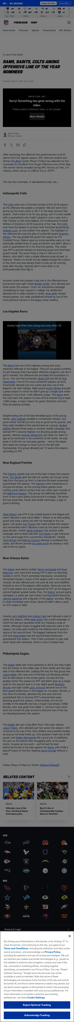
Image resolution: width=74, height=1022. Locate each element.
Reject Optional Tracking (37, 1004)
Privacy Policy (53, 952)
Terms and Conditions (16, 948)
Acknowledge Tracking (37, 1015)
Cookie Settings (36, 997)
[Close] (70, 936)
